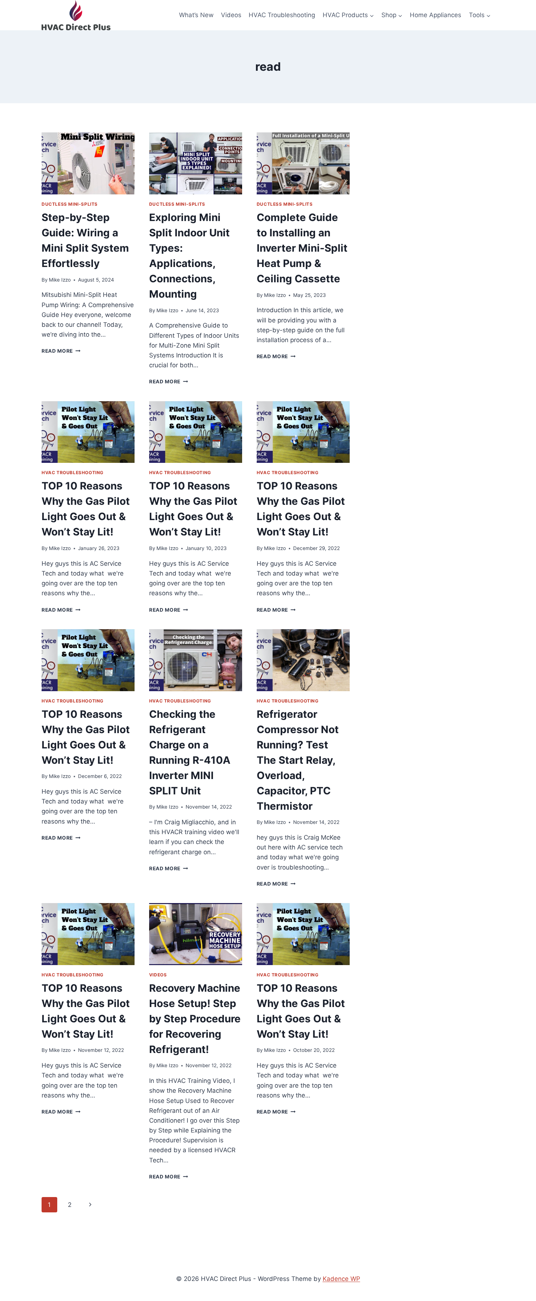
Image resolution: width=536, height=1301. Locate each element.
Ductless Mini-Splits (70, 204)
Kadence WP (341, 1278)
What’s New (196, 15)
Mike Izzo (60, 280)
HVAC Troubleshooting (282, 15)
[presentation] (88, 163)
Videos (231, 15)
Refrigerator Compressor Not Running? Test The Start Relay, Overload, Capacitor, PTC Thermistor (298, 760)
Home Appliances (435, 15)
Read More (61, 351)
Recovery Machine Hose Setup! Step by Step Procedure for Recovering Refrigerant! (195, 1019)
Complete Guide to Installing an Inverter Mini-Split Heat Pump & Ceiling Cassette (302, 248)
